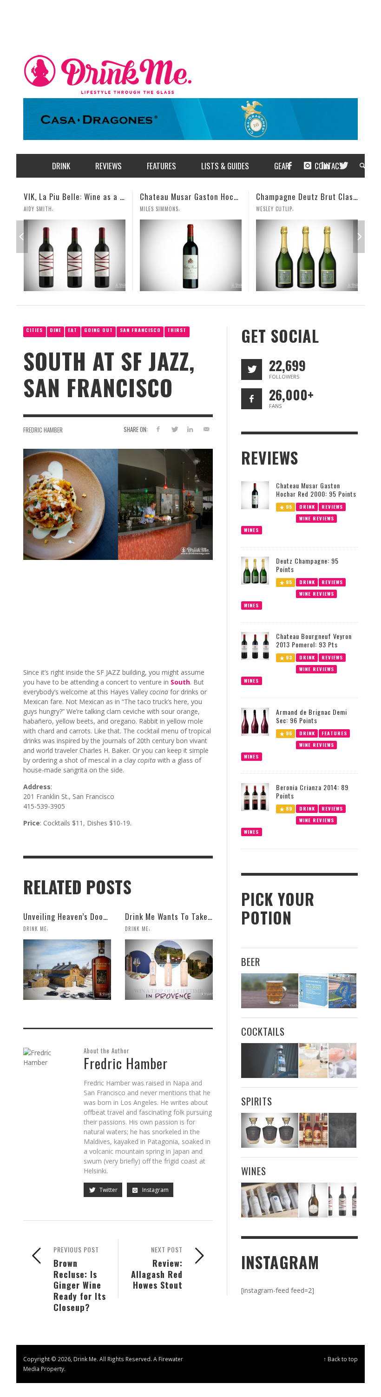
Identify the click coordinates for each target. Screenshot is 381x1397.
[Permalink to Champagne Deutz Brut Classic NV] (191, 255)
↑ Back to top (340, 1359)
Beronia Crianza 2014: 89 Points (312, 791)
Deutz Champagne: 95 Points (307, 565)
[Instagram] (307, 166)
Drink (307, 506)
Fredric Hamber (43, 429)
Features (334, 732)
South (180, 682)
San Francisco (140, 329)
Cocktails (263, 1031)
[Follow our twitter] (251, 369)
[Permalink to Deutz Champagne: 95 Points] (255, 569)
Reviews (332, 506)
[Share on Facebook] (157, 429)
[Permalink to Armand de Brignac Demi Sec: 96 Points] (255, 721)
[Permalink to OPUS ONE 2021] (269, 1200)
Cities (34, 329)
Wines (251, 529)
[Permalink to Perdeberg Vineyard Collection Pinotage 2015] (307, 255)
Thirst (176, 329)
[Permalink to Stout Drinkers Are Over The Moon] (313, 990)
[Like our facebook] (251, 398)
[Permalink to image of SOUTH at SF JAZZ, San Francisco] (118, 503)
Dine (55, 329)
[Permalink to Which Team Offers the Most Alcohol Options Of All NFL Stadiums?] (342, 990)
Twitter (108, 1190)
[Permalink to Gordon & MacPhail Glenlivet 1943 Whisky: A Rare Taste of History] (269, 1130)
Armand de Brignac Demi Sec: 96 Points (311, 716)
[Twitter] (343, 166)
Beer (250, 961)
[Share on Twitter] (174, 429)
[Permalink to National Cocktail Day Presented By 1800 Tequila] (269, 1060)
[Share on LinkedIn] (190, 429)
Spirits (256, 1101)
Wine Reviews (316, 517)
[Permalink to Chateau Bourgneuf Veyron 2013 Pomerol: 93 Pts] (255, 645)
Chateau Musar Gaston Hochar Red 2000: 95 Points (113, 196)
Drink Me (35, 928)
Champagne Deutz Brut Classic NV (199, 196)
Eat (72, 329)
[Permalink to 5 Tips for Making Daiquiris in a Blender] (342, 1060)
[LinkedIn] (325, 166)
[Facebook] (289, 166)
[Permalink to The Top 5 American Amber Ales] (269, 990)
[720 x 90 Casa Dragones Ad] (190, 118)
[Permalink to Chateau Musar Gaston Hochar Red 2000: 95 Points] (74, 255)
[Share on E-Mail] (206, 429)
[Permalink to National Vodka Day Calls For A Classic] (313, 1060)
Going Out (98, 329)
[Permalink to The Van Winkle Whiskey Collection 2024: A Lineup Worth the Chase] (313, 1130)
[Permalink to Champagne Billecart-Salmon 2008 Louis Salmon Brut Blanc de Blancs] (313, 1200)
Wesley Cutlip (158, 209)
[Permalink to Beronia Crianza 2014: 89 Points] (255, 796)
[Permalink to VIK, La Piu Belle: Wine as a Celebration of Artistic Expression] (342, 1200)
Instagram (155, 1190)
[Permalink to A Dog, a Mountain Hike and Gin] (342, 1130)
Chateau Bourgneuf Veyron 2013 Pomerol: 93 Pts (314, 640)
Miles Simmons (43, 209)
